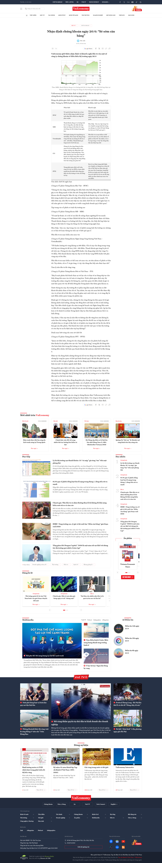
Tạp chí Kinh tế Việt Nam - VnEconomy (130, 857)
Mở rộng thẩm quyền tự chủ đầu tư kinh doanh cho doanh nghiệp (79, 723)
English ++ (105, 2)
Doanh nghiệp (98, 15)
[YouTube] (132, 2)
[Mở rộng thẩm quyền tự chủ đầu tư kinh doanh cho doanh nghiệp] (81, 701)
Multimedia (28, 620)
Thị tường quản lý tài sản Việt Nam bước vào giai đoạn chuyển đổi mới (36, 598)
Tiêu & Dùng (69, 2)
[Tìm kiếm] (26, 8)
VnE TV (83, 2)
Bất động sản (110, 15)
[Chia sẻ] (109, 48)
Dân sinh (131, 15)
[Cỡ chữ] (56, 48)
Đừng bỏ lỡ (27, 573)
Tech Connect (94, 2)
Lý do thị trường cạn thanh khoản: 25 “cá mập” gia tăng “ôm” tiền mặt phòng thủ (80, 462)
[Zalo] (128, 2)
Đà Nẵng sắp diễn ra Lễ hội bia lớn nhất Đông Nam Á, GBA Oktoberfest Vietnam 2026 (96, 442)
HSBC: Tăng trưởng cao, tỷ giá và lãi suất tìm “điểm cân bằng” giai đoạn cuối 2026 (80, 525)
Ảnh (21, 830)
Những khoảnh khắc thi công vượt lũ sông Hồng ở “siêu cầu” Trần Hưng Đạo (34, 731)
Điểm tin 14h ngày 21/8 (132, 627)
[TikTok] (136, 2)
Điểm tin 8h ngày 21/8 (131, 652)
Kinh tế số (61, 15)
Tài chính (51, 15)
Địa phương (118, 421)
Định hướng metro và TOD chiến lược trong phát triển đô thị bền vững (33, 770)
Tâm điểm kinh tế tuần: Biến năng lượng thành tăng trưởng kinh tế (96, 642)
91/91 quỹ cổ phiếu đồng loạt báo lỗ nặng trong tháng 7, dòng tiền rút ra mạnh (80, 483)
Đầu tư (42, 15)
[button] (64, 610)
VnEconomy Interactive (125, 767)
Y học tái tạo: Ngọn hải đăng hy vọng (96, 667)
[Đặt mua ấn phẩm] (137, 8)
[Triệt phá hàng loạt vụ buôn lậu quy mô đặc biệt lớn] (34, 691)
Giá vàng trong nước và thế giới (96, 767)
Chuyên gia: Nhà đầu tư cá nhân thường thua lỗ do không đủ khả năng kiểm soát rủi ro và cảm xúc (80, 504)
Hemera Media (49, 856)
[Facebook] (120, 2)
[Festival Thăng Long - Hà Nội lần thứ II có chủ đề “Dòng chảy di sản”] (128, 691)
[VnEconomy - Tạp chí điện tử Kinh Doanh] (81, 798)
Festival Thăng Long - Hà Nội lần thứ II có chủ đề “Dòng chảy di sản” (127, 704)
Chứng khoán (57, 2)
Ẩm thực (87, 421)
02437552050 (71, 843)
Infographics (97, 620)
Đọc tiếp (26, 457)
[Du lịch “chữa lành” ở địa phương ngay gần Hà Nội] (128, 718)
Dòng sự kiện (81, 745)
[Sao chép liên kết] (106, 48)
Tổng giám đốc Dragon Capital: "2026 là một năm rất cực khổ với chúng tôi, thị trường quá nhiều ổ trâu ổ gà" (80, 547)
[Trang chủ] (27, 15)
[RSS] (123, 847)
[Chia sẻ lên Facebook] (95, 48)
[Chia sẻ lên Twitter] (99, 48)
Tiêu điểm (33, 15)
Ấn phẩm (127, 538)
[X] (124, 2)
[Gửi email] (102, 48)
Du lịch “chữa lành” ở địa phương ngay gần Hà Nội (127, 730)
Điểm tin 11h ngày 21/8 (132, 640)
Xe (77, 2)
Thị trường (85, 15)
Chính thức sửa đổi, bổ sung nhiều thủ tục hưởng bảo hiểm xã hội (65, 442)
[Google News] (140, 2)
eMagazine (105, 620)
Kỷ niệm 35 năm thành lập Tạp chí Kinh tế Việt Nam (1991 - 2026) (65, 770)
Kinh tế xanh (73, 15)
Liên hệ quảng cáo (83, 847)
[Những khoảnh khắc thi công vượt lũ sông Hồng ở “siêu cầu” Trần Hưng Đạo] (34, 718)
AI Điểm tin (127, 620)
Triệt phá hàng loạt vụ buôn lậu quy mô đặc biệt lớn (33, 704)
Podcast (89, 620)
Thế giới (122, 15)
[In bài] (52, 48)
